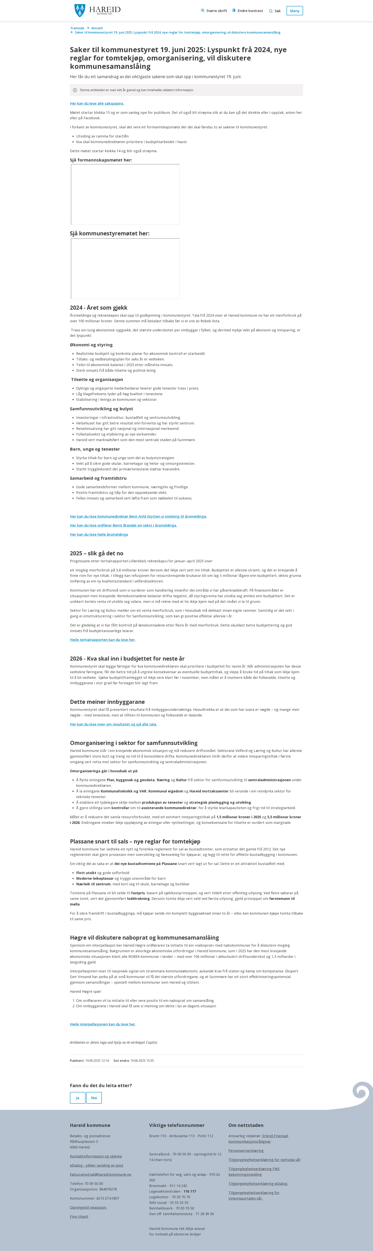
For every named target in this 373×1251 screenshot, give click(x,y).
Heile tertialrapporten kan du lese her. (102, 639)
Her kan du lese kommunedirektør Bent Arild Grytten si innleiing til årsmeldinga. (138, 516)
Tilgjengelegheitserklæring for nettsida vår (264, 1159)
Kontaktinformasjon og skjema (96, 1156)
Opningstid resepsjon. (88, 1207)
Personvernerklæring (246, 1150)
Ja (77, 1097)
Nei (94, 1097)
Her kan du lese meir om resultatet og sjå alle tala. (113, 724)
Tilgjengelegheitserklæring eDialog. (258, 1183)
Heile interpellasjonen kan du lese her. (103, 1024)
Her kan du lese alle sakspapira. (97, 103)
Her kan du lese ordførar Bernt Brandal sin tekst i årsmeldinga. (123, 525)
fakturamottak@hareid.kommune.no (100, 1174)
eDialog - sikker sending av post (96, 1165)
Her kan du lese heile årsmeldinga (99, 534)
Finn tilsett (79, 1216)
